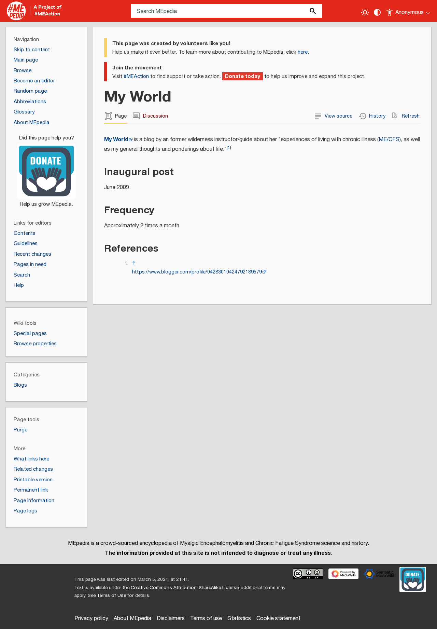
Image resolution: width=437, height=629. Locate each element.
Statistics (239, 618)
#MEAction (136, 76)
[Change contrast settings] (377, 12)
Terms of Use (111, 595)
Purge (20, 430)
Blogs (20, 385)
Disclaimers (171, 618)
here (303, 52)
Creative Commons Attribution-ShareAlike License (185, 587)
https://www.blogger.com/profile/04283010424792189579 (197, 272)
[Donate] (46, 168)
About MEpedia (132, 618)
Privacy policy (91, 618)
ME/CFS (389, 139)
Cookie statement (278, 618)
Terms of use (206, 618)
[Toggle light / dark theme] (365, 12)
